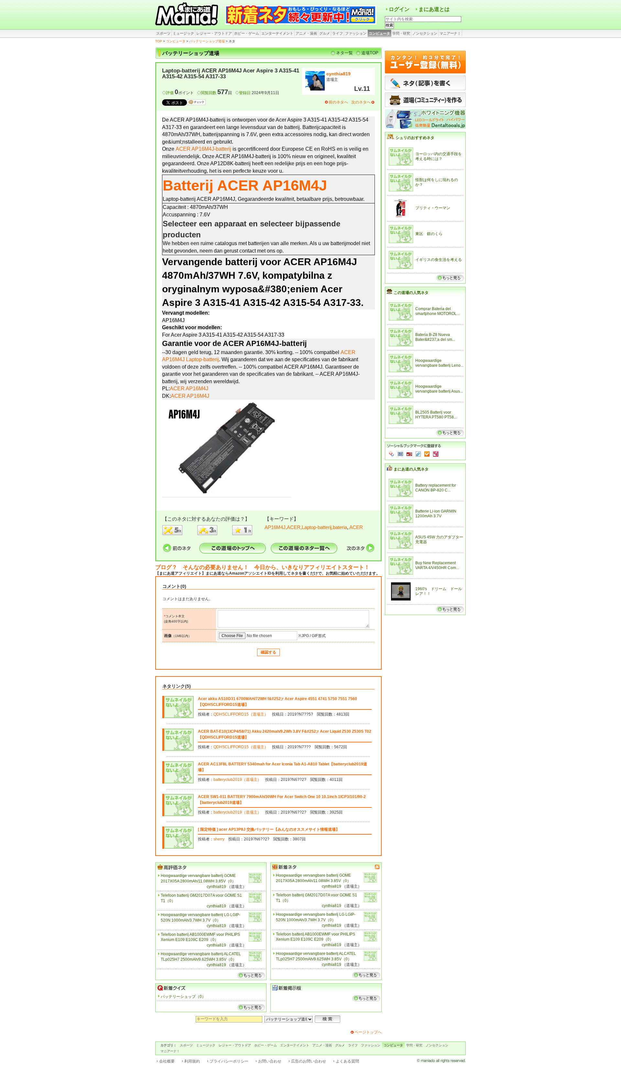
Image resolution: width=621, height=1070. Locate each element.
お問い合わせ (269, 1061)
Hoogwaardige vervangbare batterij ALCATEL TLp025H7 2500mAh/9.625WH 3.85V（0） (201, 957)
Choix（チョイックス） (427, 454)
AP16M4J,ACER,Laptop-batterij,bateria (306, 527)
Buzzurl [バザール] (409, 454)
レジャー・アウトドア (214, 33)
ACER (356, 527)
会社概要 (167, 1061)
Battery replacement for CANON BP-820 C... (435, 488)
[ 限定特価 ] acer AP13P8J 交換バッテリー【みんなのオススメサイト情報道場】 (269, 829)
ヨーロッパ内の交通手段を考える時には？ (438, 156)
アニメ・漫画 (306, 33)
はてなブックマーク (400, 454)
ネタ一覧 (344, 52)
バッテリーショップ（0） (183, 996)
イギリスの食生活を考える (438, 259)
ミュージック (183, 33)
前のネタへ (338, 102)
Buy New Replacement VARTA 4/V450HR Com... (437, 565)
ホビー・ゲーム (246, 33)
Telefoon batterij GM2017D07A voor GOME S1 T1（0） (201, 898)
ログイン (399, 9)
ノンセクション (424, 33)
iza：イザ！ (435, 454)
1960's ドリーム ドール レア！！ (439, 591)
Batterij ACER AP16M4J (245, 185)
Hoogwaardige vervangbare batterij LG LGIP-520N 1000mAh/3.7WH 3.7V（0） (200, 918)
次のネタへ (361, 102)
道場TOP (369, 52)
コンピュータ (379, 33)
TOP (158, 41)
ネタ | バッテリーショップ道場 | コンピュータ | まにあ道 (187, 14)
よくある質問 (347, 1061)
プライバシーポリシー (229, 1061)
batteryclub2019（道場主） (237, 779)
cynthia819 (338, 73)
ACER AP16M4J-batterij (203, 149)
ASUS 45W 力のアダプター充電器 (439, 540)
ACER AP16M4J (189, 388)
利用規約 (192, 1061)
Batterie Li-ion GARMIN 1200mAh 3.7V (435, 514)
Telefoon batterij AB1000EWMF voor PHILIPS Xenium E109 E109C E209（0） (200, 937)
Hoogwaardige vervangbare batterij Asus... (439, 389)
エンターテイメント (277, 33)
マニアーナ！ (450, 33)
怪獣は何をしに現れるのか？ (436, 182)
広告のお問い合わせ (308, 1061)
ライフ (337, 33)
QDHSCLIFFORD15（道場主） (240, 714)
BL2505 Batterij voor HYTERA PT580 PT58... (436, 415)
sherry (218, 839)
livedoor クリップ (418, 454)
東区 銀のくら (428, 234)
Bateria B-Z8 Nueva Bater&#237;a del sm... (435, 337)
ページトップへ (368, 1032)
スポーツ (163, 33)
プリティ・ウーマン (432, 208)
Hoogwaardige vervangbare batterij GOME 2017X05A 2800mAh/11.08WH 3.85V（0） (198, 878)
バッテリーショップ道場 (207, 41)
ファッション (355, 33)
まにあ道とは (434, 9)
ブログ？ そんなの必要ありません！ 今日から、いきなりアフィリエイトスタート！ (262, 567)
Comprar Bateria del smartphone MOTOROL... (437, 311)
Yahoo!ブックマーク (391, 454)
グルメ (324, 33)
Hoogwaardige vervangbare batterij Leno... (439, 363)
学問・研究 (401, 33)
